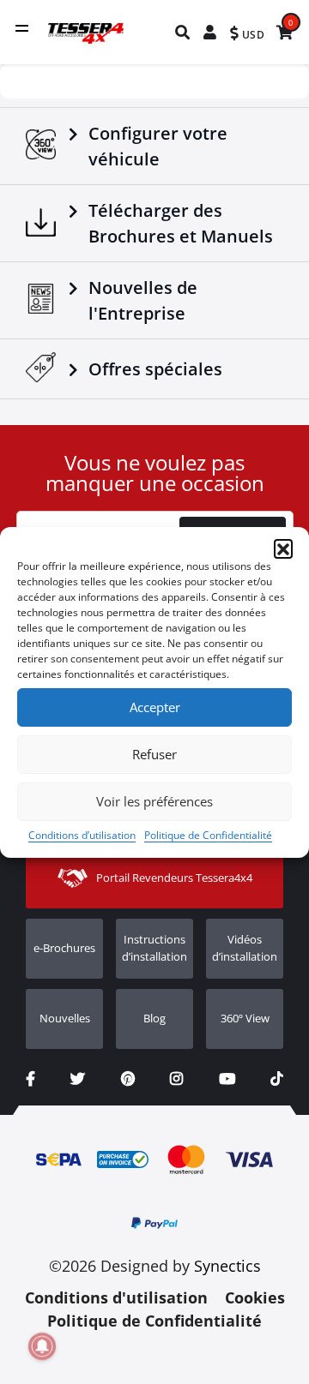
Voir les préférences (154, 801)
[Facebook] (30, 1079)
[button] (283, 548)
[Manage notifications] (42, 1346)
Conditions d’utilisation (82, 835)
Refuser (154, 754)
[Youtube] (227, 1079)
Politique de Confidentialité (208, 835)
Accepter (155, 707)
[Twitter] (77, 1079)
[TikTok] (276, 1079)
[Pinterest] (128, 1079)
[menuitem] (183, 32)
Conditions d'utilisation (116, 1297)
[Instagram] (176, 1079)
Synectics (227, 1265)
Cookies (255, 1297)
